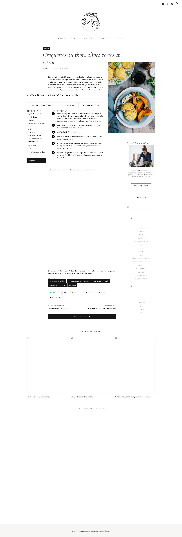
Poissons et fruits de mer (141, 262)
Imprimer (32, 161)
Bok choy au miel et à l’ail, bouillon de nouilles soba (101, 309)
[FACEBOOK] (163, 4)
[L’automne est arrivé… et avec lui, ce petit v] (91, 476)
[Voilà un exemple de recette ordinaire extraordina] (91, 510)
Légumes (141, 245)
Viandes (141, 265)
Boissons (141, 275)
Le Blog (75, 38)
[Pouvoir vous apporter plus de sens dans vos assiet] (91, 490)
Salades (141, 248)
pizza (141, 255)
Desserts (141, 238)
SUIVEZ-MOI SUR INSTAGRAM (91, 409)
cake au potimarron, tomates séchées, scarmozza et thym (59, 309)
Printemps (141, 303)
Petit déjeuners (141, 268)
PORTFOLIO (89, 38)
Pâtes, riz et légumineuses (141, 258)
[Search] (177, 3)
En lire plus (147, 176)
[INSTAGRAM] (168, 4)
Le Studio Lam (105, 531)
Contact (120, 38)
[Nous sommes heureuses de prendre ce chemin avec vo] (91, 449)
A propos (62, 38)
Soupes (141, 251)
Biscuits (141, 272)
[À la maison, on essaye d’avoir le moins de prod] (91, 460)
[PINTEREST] (172, 4)
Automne (141, 309)
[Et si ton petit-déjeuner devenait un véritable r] (91, 418)
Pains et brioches (141, 279)
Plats (46, 48)
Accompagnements (141, 241)
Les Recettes (104, 38)
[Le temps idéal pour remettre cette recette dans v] (91, 436)
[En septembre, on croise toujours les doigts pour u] (91, 499)
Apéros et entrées (141, 228)
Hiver (141, 313)
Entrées (141, 231)
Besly (45, 68)
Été (141, 306)
